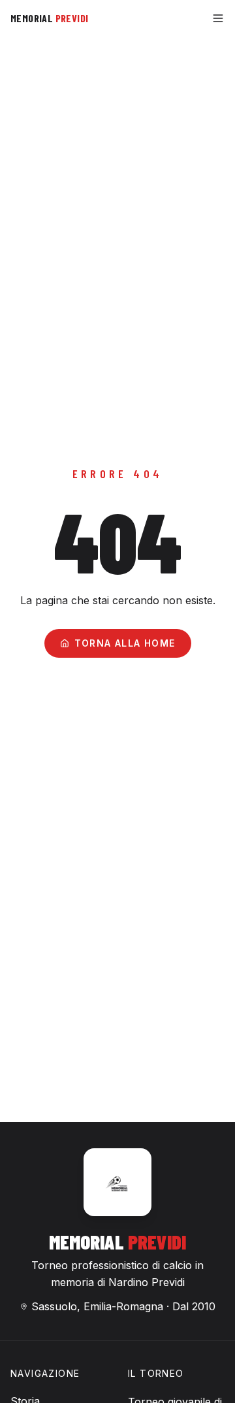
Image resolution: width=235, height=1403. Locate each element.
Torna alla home (125, 643)
